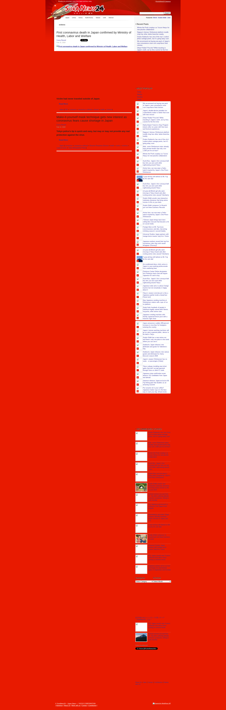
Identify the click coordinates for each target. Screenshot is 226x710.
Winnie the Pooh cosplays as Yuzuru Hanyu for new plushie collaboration (153, 28)
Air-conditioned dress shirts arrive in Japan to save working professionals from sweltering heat (155, 266)
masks (118, 145)
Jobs (169, 18)
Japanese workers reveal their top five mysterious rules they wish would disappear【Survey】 (156, 243)
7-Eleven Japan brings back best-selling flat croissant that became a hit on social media (156, 222)
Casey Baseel (61, 40)
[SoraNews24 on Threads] (147, 1)
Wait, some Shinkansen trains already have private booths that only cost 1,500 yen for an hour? (156, 148)
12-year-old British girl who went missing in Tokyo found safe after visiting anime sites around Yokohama (156, 193)
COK (66, 109)
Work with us (76, 705)
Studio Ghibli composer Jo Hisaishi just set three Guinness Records (155, 206)
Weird (155, 18)
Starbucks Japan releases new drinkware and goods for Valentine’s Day (155, 347)
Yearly (139, 99)
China (74, 18)
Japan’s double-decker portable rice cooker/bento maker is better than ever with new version (156, 112)
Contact (150, 682)
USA (104, 18)
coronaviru (72, 109)
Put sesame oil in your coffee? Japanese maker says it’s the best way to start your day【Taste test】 (155, 390)
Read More (63, 104)
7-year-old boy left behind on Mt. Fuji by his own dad (159, 526)
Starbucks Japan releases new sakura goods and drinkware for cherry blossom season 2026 (156, 354)
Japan (67, 18)
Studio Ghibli (162, 18)
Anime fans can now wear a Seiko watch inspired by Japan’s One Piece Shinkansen (155, 170)
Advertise (59, 705)
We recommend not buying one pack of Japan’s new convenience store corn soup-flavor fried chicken (153, 43)
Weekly (139, 94)
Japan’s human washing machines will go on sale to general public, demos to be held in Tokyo (156, 332)
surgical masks (61, 148)
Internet (111, 18)
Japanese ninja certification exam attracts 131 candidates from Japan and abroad (155, 375)
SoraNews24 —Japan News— (80, 8)
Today (139, 92)
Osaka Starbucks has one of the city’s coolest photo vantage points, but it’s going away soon (153, 38)
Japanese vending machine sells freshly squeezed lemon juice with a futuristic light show (155, 317)
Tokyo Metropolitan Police (77, 148)
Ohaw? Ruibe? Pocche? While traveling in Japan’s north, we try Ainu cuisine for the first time (152, 50)
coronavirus (68, 145)
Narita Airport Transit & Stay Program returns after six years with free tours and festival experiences (155, 127)
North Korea (89, 18)
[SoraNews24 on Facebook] (143, 1)
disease (96, 109)
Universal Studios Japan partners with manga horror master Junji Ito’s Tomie (156, 235)
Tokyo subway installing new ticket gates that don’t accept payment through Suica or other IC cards (155, 368)
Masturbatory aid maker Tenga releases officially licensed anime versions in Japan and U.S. (158, 517)
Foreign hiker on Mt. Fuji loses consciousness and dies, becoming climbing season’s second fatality (155, 229)
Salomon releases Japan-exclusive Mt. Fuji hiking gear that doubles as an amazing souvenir (156, 383)
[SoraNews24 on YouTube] (152, 1)
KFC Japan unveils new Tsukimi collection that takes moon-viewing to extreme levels (159, 557)
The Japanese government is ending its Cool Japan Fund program (158, 506)
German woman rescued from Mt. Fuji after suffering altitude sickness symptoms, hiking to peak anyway (158, 497)
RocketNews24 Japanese (163, 1)
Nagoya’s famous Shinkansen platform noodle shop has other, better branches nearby (152, 33)
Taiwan (98, 18)
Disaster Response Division (99, 145)
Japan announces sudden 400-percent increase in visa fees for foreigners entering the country (156, 325)
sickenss (109, 109)
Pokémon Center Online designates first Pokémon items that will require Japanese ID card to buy (155, 273)
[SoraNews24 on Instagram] (145, 1)
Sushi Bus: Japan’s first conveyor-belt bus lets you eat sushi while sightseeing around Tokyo (156, 163)
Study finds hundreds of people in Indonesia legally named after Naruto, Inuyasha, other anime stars (155, 309)
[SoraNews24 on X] (149, 1)
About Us (138, 682)
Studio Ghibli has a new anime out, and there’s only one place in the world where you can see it (156, 339)
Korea (81, 18)
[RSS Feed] (154, 1)
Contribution (158, 682)
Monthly (140, 97)
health (103, 109)
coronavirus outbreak (85, 109)
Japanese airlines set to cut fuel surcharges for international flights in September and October (159, 568)
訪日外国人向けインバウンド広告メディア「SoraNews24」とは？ (149, 618)
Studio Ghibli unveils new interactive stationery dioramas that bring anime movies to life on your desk (155, 200)
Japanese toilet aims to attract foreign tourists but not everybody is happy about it (156, 288)
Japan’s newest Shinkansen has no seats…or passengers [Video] (155, 360)
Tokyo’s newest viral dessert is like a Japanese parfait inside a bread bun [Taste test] (155, 295)
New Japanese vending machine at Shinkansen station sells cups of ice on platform (155, 302)
